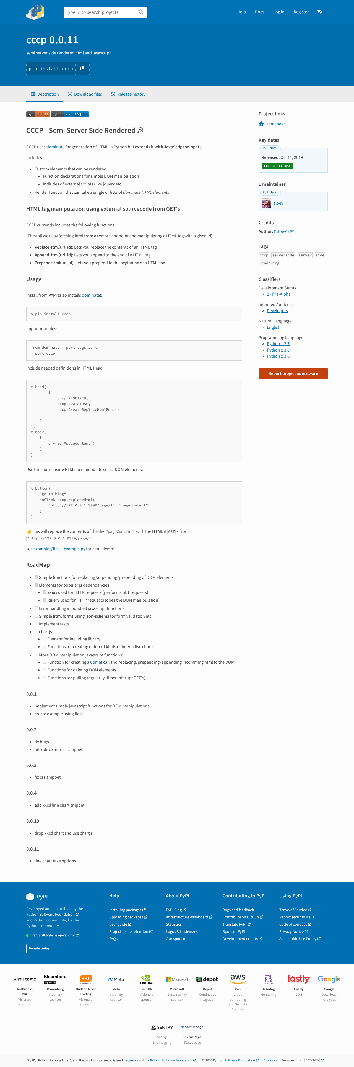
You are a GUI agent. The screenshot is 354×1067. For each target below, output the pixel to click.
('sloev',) (281, 231)
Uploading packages (126, 917)
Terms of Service (293, 910)
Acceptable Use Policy (297, 939)
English (273, 327)
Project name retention (128, 931)
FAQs (113, 939)
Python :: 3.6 (278, 356)
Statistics (174, 924)
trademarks (132, 1060)
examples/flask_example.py (59, 549)
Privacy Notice (291, 931)
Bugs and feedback (238, 910)
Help (241, 12)
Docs (259, 12)
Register (301, 12)
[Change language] (320, 12)
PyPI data (269, 148)
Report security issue (296, 917)
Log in (279, 12)
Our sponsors (177, 939)
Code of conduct (293, 924)
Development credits (240, 939)
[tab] (44, 94)
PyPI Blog (174, 910)
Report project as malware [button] (293, 373)
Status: (53, 935)
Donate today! (40, 948)
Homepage (276, 124)
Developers (277, 311)
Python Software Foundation (50, 914)
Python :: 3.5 (278, 350)
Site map (270, 1060)
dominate (55, 147)
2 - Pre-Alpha (279, 294)
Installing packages (125, 910)
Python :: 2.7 (278, 344)
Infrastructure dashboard (187, 917)
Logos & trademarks (182, 931)
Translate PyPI (234, 924)
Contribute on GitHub (241, 917)
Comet (96, 662)
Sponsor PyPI (234, 931)
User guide (118, 924)
